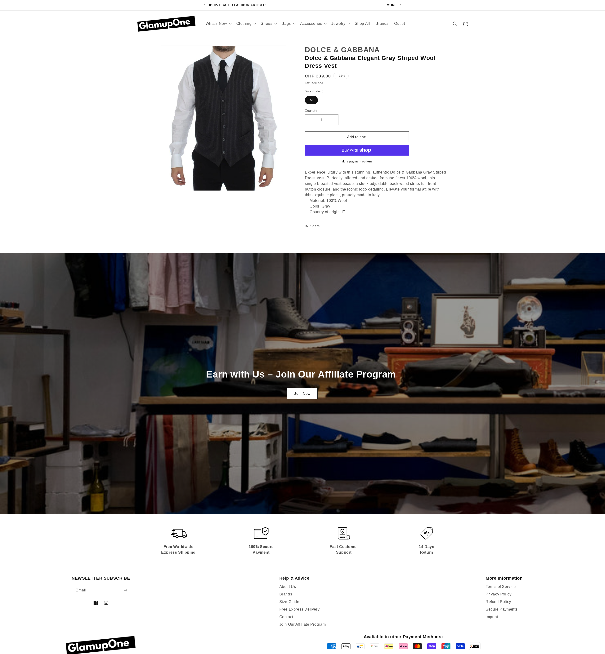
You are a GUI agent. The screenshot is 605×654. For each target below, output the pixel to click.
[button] (218, 23)
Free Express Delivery (299, 609)
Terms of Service (501, 587)
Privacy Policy (498, 594)
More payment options (356, 161)
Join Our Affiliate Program (302, 624)
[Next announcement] (401, 5)
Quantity (311, 110)
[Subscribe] (125, 590)
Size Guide (289, 602)
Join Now (302, 393)
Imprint (492, 617)
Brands (285, 594)
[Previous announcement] (204, 5)
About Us (287, 587)
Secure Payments (502, 609)
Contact (286, 617)
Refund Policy (498, 602)
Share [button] (315, 226)
